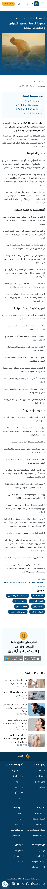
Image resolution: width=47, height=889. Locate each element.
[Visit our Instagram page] (28, 884)
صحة (18, 18)
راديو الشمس (39, 764)
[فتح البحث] (18, 3)
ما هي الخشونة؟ (32, 101)
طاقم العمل (40, 856)
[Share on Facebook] (31, 86)
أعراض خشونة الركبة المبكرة (27, 105)
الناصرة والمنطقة (38, 818)
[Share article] (35, 86)
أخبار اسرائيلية (18, 776)
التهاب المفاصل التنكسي (17, 595)
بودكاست (41, 787)
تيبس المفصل (20, 601)
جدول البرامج (40, 781)
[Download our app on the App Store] (32, 659)
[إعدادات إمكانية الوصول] (5, 884)
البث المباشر (7, 4)
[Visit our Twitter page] (24, 884)
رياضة (21, 818)
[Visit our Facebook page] (32, 884)
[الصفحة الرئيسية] (33, 3)
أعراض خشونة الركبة (17, 611)
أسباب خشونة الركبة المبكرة (27, 109)
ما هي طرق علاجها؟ (30, 113)
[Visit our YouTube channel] (19, 884)
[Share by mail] (24, 86)
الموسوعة (27, 18)
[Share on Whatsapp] (20, 86)
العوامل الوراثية (37, 611)
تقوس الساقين (21, 606)
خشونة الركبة (38, 595)
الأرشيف (20, 861)
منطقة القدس (39, 813)
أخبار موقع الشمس (14, 764)
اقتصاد (20, 813)
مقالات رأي (19, 792)
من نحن (42, 850)
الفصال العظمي (37, 601)
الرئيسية (40, 18)
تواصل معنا (18, 856)
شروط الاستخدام (38, 867)
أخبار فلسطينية (17, 770)
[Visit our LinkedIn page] (14, 884)
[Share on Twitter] (28, 86)
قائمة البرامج (40, 776)
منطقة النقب (40, 824)
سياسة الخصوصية (38, 861)
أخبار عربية (19, 781)
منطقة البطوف (39, 835)
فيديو (21, 798)
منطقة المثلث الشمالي (36, 830)
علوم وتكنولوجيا (17, 830)
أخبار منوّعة (18, 807)
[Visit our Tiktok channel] (9, 884)
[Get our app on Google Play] (14, 659)
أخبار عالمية (19, 787)
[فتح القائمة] (42, 3)
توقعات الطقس (17, 835)
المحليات (41, 807)
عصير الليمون (38, 606)
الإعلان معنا (18, 850)
